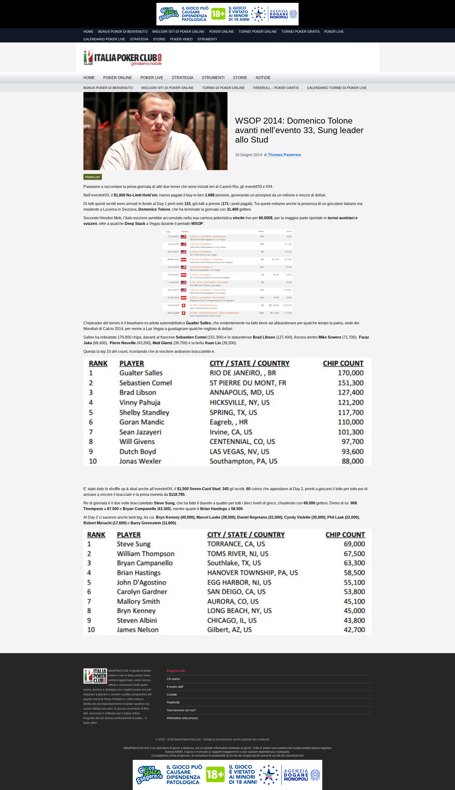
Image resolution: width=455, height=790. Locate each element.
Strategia (139, 39)
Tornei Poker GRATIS (300, 31)
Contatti (172, 694)
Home (88, 31)
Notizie (263, 78)
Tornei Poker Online (258, 31)
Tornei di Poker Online (223, 88)
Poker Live (334, 31)
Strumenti (207, 39)
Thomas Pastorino (284, 155)
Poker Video (181, 39)
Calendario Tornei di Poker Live (337, 88)
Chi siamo (173, 679)
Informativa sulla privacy (182, 718)
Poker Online (221, 31)
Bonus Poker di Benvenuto (123, 31)
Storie (159, 39)
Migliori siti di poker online (178, 31)
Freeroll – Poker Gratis (276, 88)
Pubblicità (173, 702)
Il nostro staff (175, 686)
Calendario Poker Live (104, 39)
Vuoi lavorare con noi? (181, 710)
